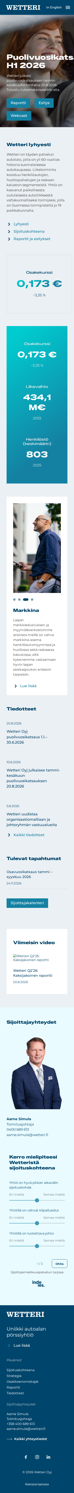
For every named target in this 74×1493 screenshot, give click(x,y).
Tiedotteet (15, 1393)
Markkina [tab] (25, 600)
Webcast (19, 115)
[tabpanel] (37, 596)
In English (54, 7)
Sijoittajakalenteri (27, 903)
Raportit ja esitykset (32, 239)
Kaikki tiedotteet (29, 835)
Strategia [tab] (32, 600)
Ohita (60, 1263)
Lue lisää (28, 686)
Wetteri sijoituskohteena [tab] (14, 600)
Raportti (18, 103)
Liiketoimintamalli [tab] (19, 600)
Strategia (14, 1376)
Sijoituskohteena (29, 231)
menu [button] (68, 7)
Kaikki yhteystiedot (30, 1439)
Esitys (44, 103)
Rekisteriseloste (37, 1484)
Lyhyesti (21, 224)
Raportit (13, 1387)
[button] (37, 733)
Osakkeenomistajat (23, 1381)
